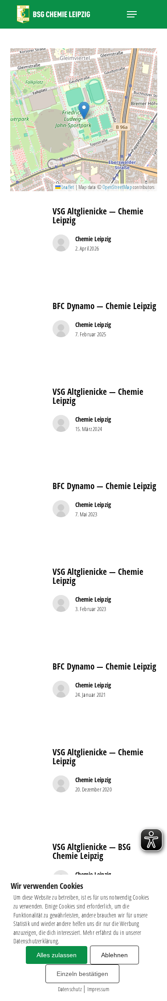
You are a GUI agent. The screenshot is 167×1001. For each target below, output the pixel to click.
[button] (132, 14)
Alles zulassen (57, 955)
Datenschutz (69, 989)
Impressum (98, 989)
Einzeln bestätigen (82, 973)
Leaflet (67, 187)
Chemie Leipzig (93, 239)
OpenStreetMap (117, 187)
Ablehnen (114, 955)
